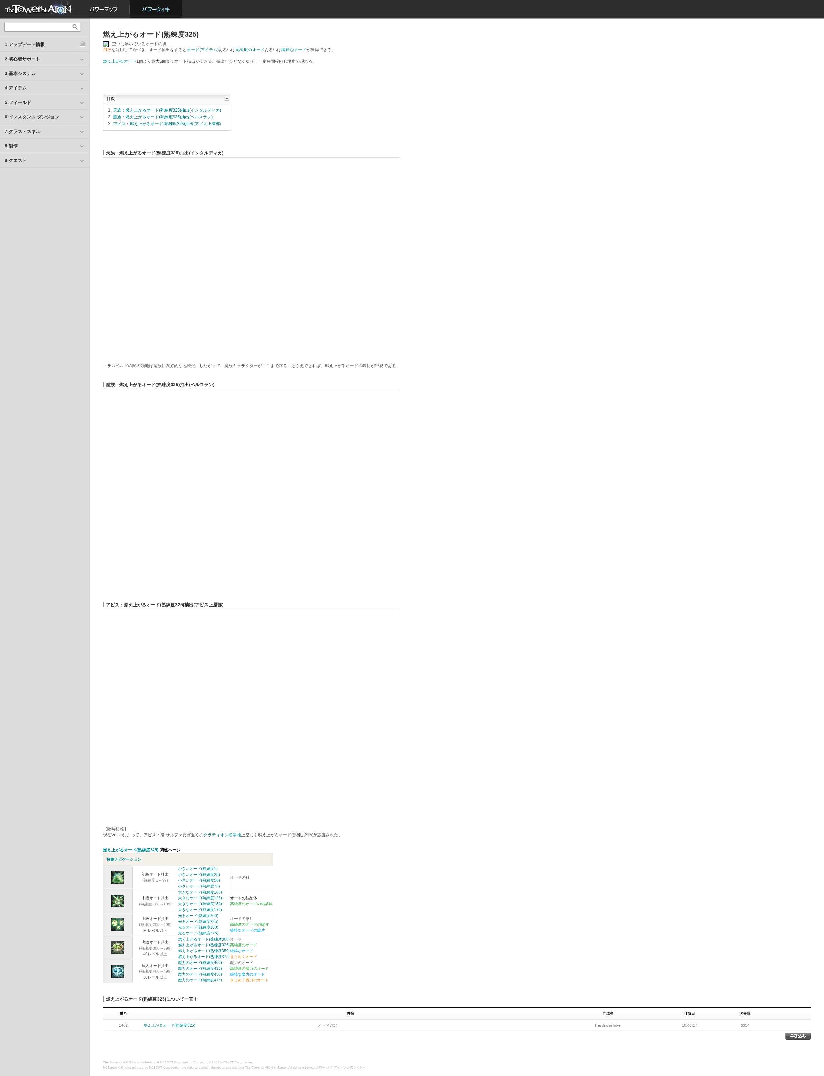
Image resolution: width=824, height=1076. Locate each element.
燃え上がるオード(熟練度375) (204, 956)
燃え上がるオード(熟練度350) (204, 951)
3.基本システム (20, 73)
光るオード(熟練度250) (198, 927)
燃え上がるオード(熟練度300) (204, 939)
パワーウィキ (156, 9)
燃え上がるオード (119, 61)
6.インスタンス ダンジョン (32, 116)
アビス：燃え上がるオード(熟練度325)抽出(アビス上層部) (167, 123)
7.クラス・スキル (22, 131)
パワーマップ (103, 9)
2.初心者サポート (22, 58)
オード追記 (327, 1025)
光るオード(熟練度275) (198, 933)
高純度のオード (250, 49)
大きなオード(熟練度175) (200, 909)
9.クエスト (16, 160)
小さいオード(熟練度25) (199, 874)
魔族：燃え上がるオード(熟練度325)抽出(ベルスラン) (163, 117)
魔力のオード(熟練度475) (200, 980)
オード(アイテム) (203, 49)
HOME (38, 9)
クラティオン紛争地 (222, 834)
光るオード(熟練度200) (198, 916)
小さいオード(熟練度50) (199, 880)
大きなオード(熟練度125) (200, 898)
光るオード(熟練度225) (198, 921)
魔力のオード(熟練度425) (200, 968)
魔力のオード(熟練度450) (200, 974)
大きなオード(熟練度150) (200, 904)
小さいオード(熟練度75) (199, 886)
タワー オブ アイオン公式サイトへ (341, 1067)
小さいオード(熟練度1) (198, 869)
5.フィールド (18, 102)
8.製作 (11, 145)
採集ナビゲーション (124, 859)
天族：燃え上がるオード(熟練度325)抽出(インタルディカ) (167, 110)
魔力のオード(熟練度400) (200, 962)
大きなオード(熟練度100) (200, 892)
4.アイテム (16, 87)
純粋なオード (293, 49)
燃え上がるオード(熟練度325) (130, 850)
